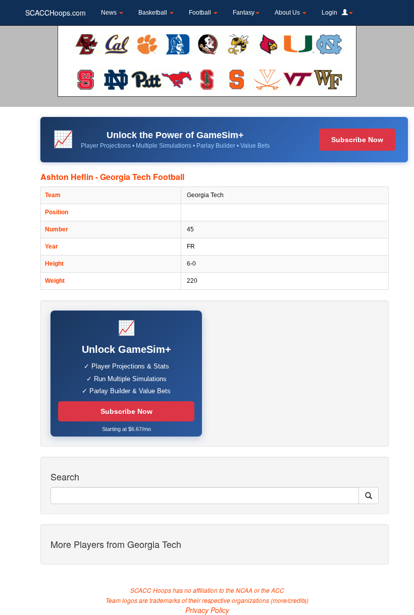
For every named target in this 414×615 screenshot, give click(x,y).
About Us (288, 12)
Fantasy (243, 12)
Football (201, 12)
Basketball (153, 12)
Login (332, 12)
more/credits (289, 600)
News (109, 12)
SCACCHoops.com (55, 13)
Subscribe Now (357, 140)
